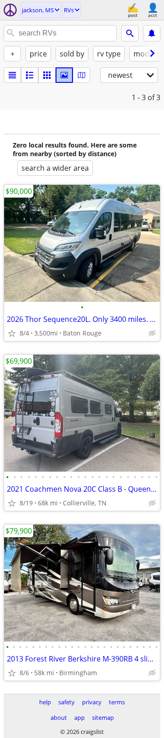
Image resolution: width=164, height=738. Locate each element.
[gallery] (64, 75)
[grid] (47, 75)
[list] (12, 75)
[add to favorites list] (11, 333)
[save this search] (151, 33)
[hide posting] (152, 333)
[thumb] (29, 75)
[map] (81, 75)
